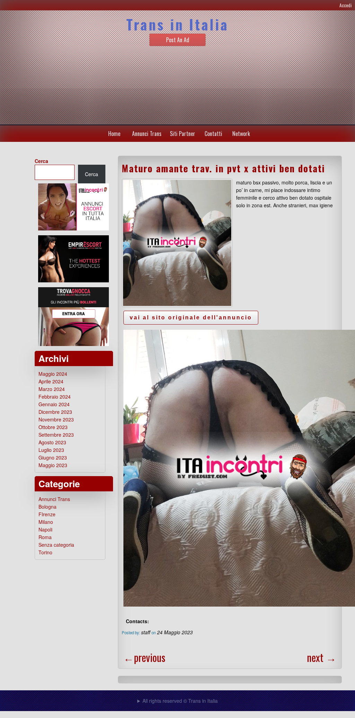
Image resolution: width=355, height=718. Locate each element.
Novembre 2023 (56, 419)
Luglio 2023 (51, 449)
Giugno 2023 (52, 457)
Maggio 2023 (52, 465)
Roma (45, 537)
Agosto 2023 (52, 442)
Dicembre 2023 (55, 411)
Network (241, 133)
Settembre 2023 (56, 434)
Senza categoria (56, 544)
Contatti (213, 133)
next (321, 657)
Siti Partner (182, 133)
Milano (45, 521)
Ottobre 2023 (53, 427)
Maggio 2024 (52, 373)
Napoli (45, 529)
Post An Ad (177, 40)
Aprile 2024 (50, 381)
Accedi (345, 5)
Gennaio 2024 (54, 404)
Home (114, 133)
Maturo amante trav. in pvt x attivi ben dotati (223, 168)
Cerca (41, 160)
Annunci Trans (147, 133)
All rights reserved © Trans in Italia (180, 700)
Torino (45, 552)
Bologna (47, 506)
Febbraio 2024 (54, 396)
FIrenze (46, 514)
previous (144, 657)
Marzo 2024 (51, 388)
